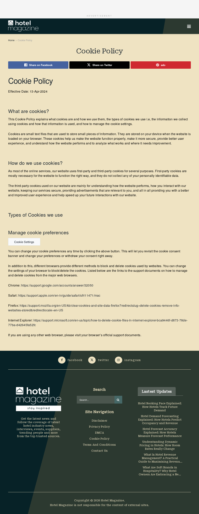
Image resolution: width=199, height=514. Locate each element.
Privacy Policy (99, 426)
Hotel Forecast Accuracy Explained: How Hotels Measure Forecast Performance (160, 432)
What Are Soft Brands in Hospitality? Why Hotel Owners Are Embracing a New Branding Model (160, 471)
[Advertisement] (99, 6)
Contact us (99, 450)
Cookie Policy (25, 40)
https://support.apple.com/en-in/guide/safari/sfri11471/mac (59, 295)
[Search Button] (118, 400)
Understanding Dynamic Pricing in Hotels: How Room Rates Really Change (160, 445)
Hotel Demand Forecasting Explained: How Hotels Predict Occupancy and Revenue (160, 420)
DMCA (99, 432)
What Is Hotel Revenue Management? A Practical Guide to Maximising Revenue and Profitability (160, 458)
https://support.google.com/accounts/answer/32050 (57, 285)
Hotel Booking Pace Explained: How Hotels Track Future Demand (160, 407)
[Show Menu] (189, 26)
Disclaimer (99, 420)
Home (11, 40)
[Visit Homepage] (23, 26)
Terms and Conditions (99, 444)
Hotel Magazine (112, 500)
